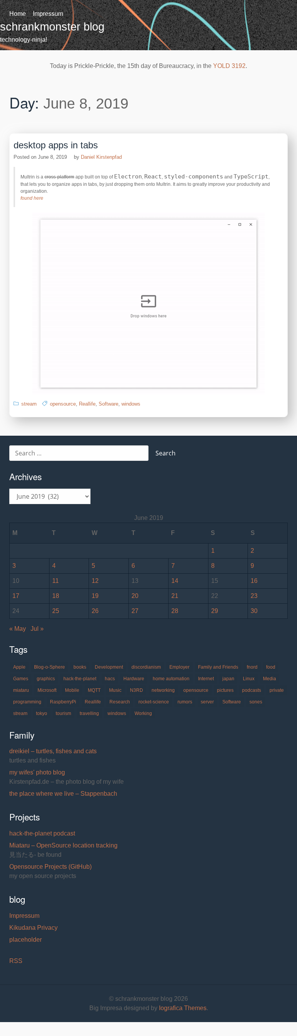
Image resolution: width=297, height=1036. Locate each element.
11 (55, 580)
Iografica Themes (183, 1008)
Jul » (37, 628)
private (277, 690)
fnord (252, 667)
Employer (179, 667)
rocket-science (153, 702)
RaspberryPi (63, 702)
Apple (19, 667)
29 (214, 611)
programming (27, 702)
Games (20, 678)
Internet (206, 678)
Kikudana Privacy (33, 927)
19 (95, 596)
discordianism (146, 667)
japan (228, 678)
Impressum (48, 13)
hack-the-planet (79, 678)
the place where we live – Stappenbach (63, 793)
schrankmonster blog (52, 26)
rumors (185, 702)
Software (108, 404)
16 (254, 580)
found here (31, 198)
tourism (63, 713)
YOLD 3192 (229, 66)
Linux (248, 678)
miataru (21, 690)
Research (119, 702)
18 (55, 596)
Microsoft (47, 690)
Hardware (133, 678)
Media (269, 678)
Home (17, 13)
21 (174, 596)
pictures (225, 690)
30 (254, 611)
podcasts (251, 690)
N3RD (136, 690)
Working (143, 713)
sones (255, 702)
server (207, 702)
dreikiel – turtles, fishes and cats (53, 751)
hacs (110, 678)
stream (29, 404)
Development (109, 667)
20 (134, 596)
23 (254, 596)
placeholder (25, 939)
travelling (89, 713)
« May (17, 628)
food (270, 667)
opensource (63, 404)
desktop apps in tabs (56, 145)
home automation (171, 678)
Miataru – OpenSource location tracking (63, 845)
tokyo (41, 713)
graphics (46, 678)
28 (174, 611)
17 (15, 596)
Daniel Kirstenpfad (101, 157)
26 (95, 611)
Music (115, 690)
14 (174, 580)
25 (55, 611)
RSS (15, 961)
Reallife (87, 404)
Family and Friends (218, 667)
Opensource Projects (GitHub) (50, 866)
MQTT (94, 690)
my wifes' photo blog (37, 772)
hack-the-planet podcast (42, 833)
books (79, 667)
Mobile (72, 690)
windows (130, 404)
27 (134, 611)
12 (95, 580)
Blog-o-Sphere (49, 667)
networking (163, 690)
